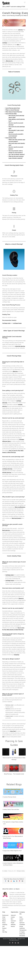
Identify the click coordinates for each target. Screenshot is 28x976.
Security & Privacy (6, 938)
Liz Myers (5, 870)
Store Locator (21, 918)
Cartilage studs (6, 323)
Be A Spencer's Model (13, 920)
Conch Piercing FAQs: (11, 113)
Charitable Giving (22, 925)
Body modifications (20, 507)
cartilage (4, 42)
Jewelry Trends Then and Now (11, 809)
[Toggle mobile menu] (25, 2)
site (3, 736)
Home (4, 15)
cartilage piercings (7, 468)
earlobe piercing (6, 472)
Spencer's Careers (13, 916)
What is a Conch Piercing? (12, 110)
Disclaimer (22, 935)
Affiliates (13, 924)
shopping (16, 654)
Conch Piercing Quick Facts (12, 108)
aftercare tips (9, 61)
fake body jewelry (16, 518)
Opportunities (14, 912)
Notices (13, 926)
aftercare (15, 371)
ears (18, 44)
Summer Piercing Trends (9, 797)
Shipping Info (4, 925)
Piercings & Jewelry (21, 870)
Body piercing (6, 530)
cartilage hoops (17, 323)
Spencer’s (21, 598)
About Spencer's (21, 921)
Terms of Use (13, 938)
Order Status (4, 918)
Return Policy (4, 921)
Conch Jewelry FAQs (10, 137)
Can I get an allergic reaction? (17, 154)
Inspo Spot (13, 731)
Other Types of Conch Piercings (13, 111)
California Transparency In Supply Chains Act (22, 931)
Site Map (4, 932)
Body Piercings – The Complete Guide (14, 774)
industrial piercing (20, 346)
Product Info (4, 929)
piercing (20, 29)
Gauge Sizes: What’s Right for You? (12, 850)
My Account (5, 915)
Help (3, 912)
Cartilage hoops (9, 580)
